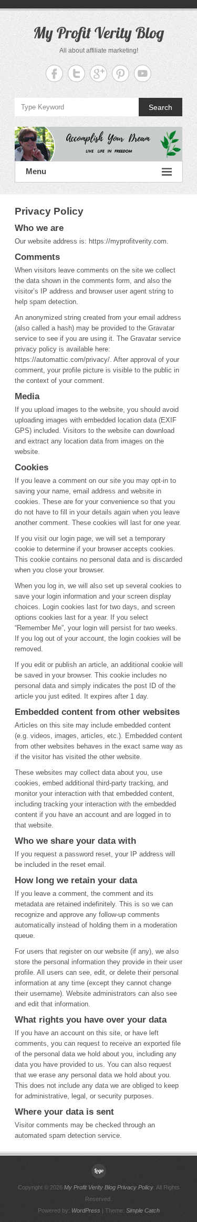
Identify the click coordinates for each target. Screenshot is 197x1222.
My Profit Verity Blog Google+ (98, 73)
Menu (36, 171)
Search (160, 107)
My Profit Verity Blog (98, 33)
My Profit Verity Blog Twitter (76, 73)
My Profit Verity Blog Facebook (54, 73)
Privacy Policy (135, 1187)
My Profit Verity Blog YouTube (142, 73)
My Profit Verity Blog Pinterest (120, 73)
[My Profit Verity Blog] (99, 144)
